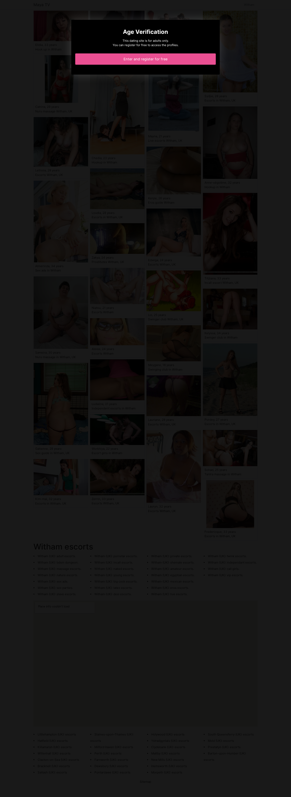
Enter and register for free (145, 59)
